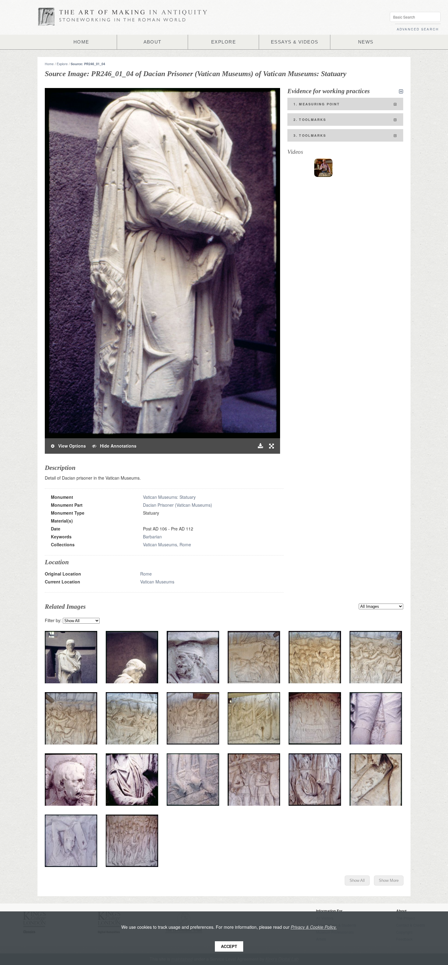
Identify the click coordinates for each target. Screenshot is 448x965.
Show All (357, 880)
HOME (81, 42)
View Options (70, 446)
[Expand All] (401, 91)
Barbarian (152, 537)
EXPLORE (223, 42)
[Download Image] (260, 445)
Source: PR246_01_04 (88, 64)
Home (49, 64)
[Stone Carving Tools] (323, 168)
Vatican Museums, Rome (167, 544)
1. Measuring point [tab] (316, 104)
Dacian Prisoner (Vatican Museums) (177, 505)
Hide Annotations (116, 446)
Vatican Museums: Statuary (169, 497)
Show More (389, 880)
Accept (229, 946)
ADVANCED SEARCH (418, 29)
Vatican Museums (157, 582)
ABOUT (153, 42)
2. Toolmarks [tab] (309, 119)
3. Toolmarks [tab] (309, 135)
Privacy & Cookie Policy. (314, 927)
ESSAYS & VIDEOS (294, 42)
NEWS (366, 42)
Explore (62, 64)
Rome (146, 574)
